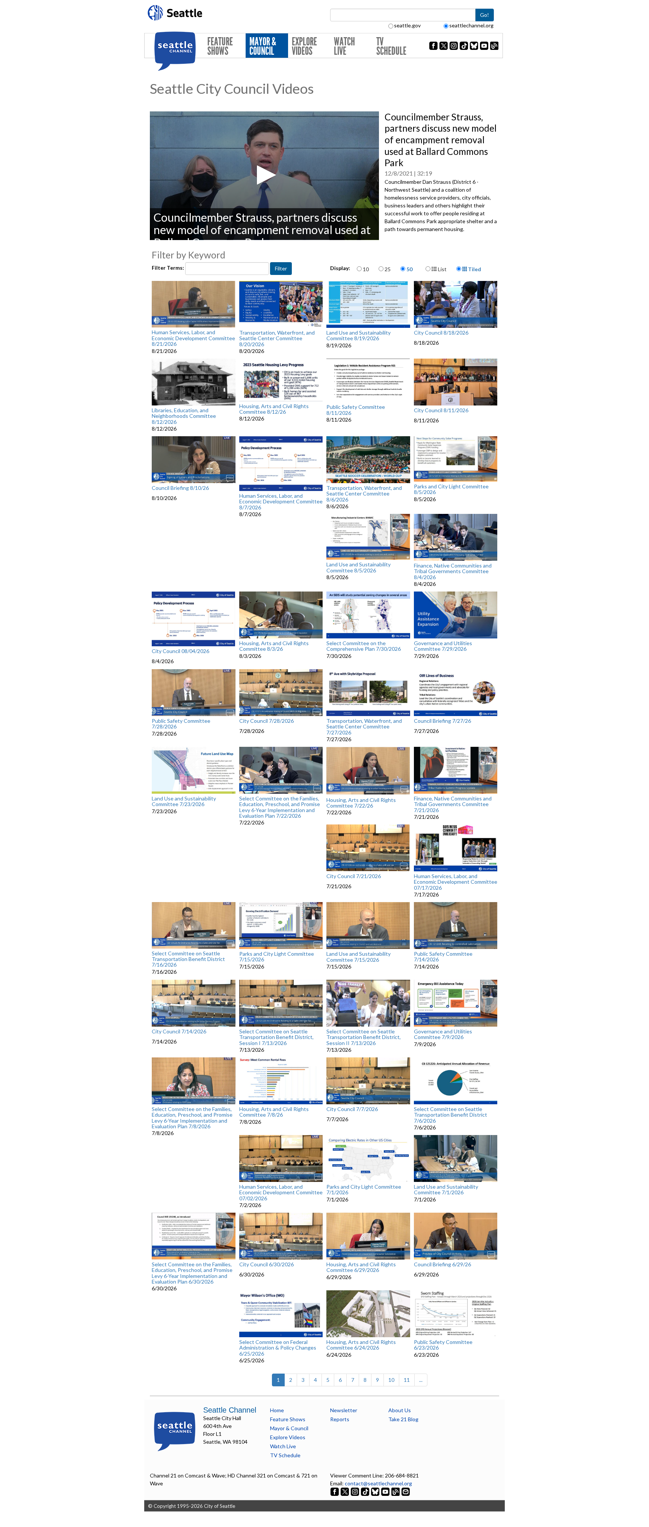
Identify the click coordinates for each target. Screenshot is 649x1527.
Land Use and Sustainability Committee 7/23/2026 (184, 801)
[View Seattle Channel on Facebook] (335, 1491)
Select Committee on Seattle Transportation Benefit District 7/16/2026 (188, 959)
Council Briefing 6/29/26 (442, 1264)
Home (277, 1410)
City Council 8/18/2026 (441, 333)
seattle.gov (407, 25)
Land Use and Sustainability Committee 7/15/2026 (358, 956)
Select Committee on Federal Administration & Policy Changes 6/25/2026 (277, 1347)
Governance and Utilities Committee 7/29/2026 (443, 646)
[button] (264, 175)
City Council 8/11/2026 (441, 410)
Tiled (474, 269)
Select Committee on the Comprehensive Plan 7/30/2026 (363, 646)
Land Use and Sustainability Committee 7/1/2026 (446, 1189)
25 (388, 269)
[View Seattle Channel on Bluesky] (375, 1491)
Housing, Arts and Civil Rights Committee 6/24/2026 (361, 1345)
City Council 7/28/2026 (266, 721)
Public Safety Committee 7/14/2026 (443, 956)
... (421, 1380)
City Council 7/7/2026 (352, 1109)
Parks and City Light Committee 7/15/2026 (276, 956)
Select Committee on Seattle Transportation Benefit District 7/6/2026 (450, 1114)
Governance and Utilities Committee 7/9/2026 (443, 1034)
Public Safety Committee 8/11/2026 (355, 410)
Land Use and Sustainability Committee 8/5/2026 (358, 567)
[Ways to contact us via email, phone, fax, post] (405, 1491)
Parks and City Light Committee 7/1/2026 (363, 1189)
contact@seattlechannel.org (378, 1483)
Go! (484, 15)
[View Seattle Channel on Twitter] (345, 1491)
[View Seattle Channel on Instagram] (355, 1491)
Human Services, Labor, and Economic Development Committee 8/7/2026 (281, 501)
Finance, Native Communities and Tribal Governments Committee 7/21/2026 (453, 804)
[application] (264, 175)
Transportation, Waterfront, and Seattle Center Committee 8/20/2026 (277, 338)
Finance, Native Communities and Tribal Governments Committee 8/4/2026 (453, 571)
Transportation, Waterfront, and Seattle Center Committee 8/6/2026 (364, 493)
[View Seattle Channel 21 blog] (396, 1491)
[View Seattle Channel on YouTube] (386, 1491)
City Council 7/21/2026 (353, 876)
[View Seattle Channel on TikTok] (365, 1491)
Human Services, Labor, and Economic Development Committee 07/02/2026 (281, 1192)
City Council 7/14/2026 (179, 1032)
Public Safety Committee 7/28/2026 (181, 724)
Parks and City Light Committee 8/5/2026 (451, 489)
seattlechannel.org (471, 25)
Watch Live (344, 46)
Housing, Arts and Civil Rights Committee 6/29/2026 (361, 1267)
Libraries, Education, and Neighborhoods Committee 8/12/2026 (184, 416)
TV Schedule (391, 46)
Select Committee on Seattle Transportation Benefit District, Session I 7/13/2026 (276, 1037)
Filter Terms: (168, 267)
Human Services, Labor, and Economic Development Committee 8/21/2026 (193, 338)
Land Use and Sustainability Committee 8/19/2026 (358, 335)
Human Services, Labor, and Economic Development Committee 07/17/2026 (455, 881)
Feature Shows (220, 46)
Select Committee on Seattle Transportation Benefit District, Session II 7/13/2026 (363, 1037)
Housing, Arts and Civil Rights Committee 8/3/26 (274, 646)
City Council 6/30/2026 (266, 1264)
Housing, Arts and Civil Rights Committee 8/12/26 (274, 409)
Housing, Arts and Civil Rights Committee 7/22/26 (361, 803)
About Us (399, 1410)
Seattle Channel (229, 1410)
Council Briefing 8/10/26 (180, 488)
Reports (339, 1419)
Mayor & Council (262, 46)
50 (409, 269)
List (442, 269)
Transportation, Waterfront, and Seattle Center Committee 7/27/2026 (364, 726)
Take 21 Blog (403, 1419)
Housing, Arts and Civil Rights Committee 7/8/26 (274, 1112)
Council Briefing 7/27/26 (442, 721)
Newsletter (343, 1410)
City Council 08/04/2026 (180, 651)
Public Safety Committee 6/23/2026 (443, 1345)
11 (407, 1380)
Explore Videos (304, 46)
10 (366, 269)
